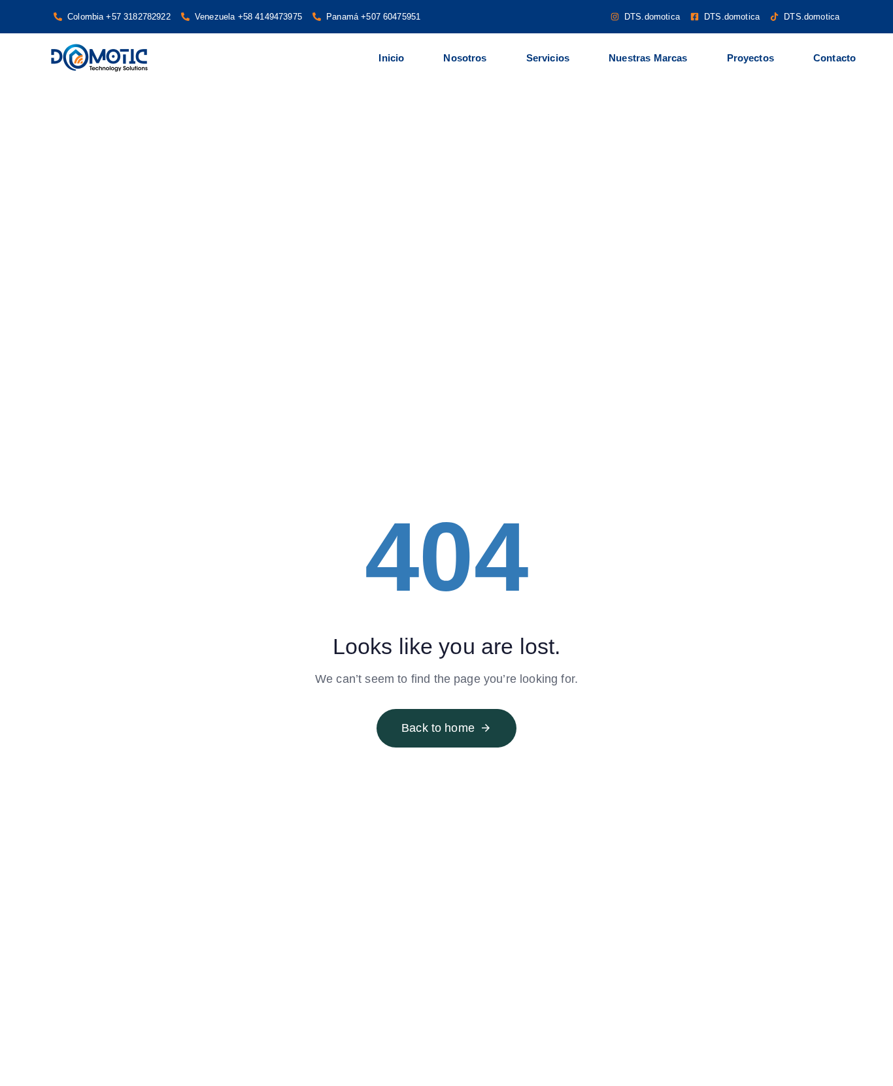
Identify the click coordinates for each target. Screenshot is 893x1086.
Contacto (834, 57)
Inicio (391, 57)
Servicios (547, 57)
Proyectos (750, 57)
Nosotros (464, 57)
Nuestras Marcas (648, 57)
